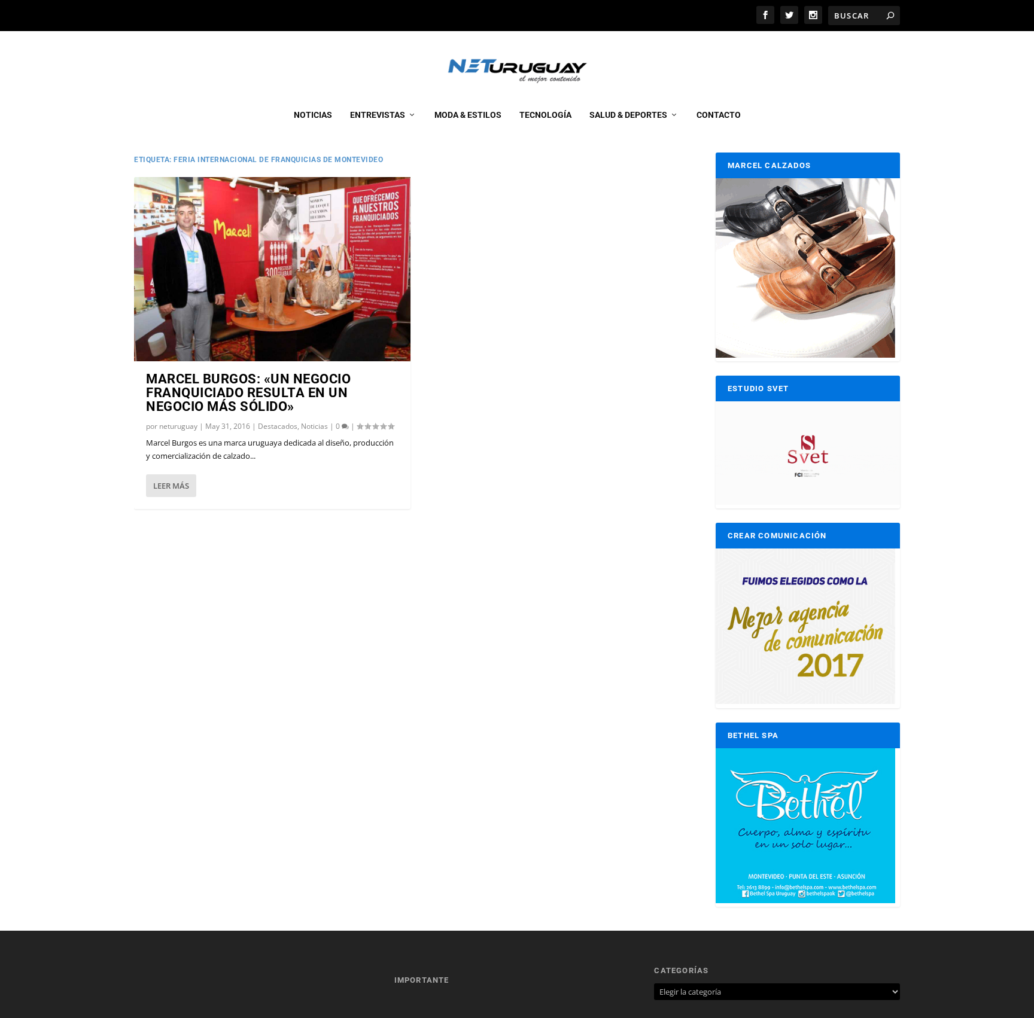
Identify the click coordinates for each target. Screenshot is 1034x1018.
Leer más (171, 485)
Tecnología (545, 115)
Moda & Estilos (467, 115)
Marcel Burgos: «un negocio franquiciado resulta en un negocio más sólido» (248, 392)
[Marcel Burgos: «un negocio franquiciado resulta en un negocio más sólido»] (272, 269)
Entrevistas (377, 115)
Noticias (313, 115)
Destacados (277, 426)
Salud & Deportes (628, 115)
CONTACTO (719, 115)
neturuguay (178, 426)
